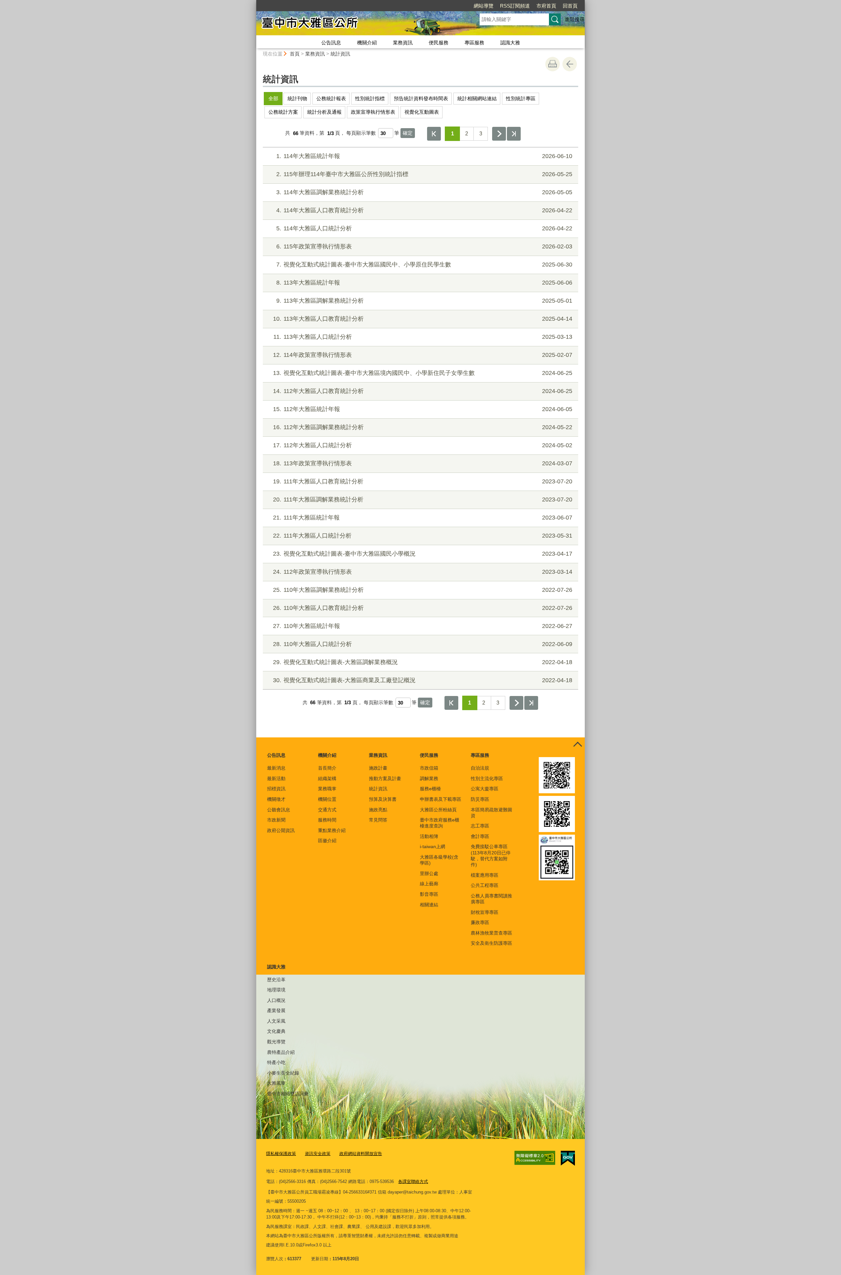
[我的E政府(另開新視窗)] (568, 1158)
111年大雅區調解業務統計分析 (422, 499)
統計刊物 (297, 98)
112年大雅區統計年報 (422, 409)
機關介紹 (367, 42)
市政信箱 (429, 768)
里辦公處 (429, 873)
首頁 (295, 54)
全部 (273, 98)
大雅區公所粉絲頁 (438, 809)
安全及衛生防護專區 (491, 943)
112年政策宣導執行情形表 (422, 571)
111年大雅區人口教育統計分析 (422, 481)
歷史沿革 (276, 979)
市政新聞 (276, 820)
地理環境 (276, 989)
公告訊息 (331, 42)
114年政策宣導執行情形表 (422, 355)
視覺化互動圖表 (421, 112)
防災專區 (480, 799)
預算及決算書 (383, 799)
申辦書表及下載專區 (440, 799)
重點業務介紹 (332, 830)
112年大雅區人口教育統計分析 (422, 391)
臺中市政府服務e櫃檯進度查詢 (439, 822)
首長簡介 (327, 768)
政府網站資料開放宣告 (360, 1153)
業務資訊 (403, 42)
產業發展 (276, 1010)
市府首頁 (546, 6)
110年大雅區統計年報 (422, 626)
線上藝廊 (429, 883)
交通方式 (327, 809)
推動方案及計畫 (385, 778)
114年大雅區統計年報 (424, 156)
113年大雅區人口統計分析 (422, 337)
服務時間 (327, 820)
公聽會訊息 (278, 809)
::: (253, 3)
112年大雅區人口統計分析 (422, 445)
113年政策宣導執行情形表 (422, 463)
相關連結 (429, 904)
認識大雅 (510, 42)
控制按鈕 (577, 744)
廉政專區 (480, 922)
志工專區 (480, 825)
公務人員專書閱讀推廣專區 (491, 898)
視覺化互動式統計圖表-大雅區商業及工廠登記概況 (422, 680)
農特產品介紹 (281, 1052)
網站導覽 (483, 6)
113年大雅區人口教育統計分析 (422, 318)
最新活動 (276, 778)
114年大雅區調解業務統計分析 (424, 192)
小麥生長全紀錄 (283, 1073)
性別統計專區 (520, 98)
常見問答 (378, 820)
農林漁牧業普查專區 (491, 933)
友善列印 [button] (552, 64)
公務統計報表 (331, 98)
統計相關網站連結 (477, 98)
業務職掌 (327, 788)
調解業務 (429, 778)
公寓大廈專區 (484, 788)
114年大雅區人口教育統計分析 (424, 210)
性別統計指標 (370, 98)
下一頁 (499, 134)
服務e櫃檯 (430, 788)
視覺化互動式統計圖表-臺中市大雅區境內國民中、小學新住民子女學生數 (422, 373)
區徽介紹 (327, 840)
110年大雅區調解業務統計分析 (422, 590)
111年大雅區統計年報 (422, 517)
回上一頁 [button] (569, 64)
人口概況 (276, 1000)
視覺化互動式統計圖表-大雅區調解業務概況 (422, 662)
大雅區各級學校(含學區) (439, 860)
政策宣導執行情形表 (373, 112)
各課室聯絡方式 (413, 1181)
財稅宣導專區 (484, 912)
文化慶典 (276, 1031)
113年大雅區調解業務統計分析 (424, 300)
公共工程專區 (484, 885)
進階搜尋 (574, 19)
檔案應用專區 (484, 875)
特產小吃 (276, 1062)
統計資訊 (340, 54)
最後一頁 (514, 134)
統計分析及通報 (324, 112)
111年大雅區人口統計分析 (422, 535)
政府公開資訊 (281, 830)
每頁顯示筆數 (361, 133)
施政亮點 (378, 809)
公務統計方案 (283, 112)
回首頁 (570, 6)
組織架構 (327, 778)
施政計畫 (378, 768)
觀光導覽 (276, 1041)
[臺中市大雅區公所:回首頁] (360, 24)
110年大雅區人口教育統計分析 (422, 608)
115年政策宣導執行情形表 (424, 246)
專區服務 (474, 42)
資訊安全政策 (317, 1153)
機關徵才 (276, 799)
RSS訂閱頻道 (515, 6)
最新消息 (276, 768)
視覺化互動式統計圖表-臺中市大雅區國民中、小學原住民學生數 (424, 264)
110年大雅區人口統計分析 (422, 644)
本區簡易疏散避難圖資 (491, 812)
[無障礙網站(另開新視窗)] (534, 1158)
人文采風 (276, 1021)
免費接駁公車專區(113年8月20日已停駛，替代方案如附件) (491, 855)
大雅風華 (276, 1083)
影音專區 (429, 894)
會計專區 (480, 836)
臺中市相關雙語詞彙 (287, 1093)
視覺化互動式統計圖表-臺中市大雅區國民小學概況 (422, 553)
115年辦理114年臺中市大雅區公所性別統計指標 (424, 174)
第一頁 (434, 134)
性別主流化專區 (487, 778)
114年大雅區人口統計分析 (424, 228)
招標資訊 (276, 788)
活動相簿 (429, 836)
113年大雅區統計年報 (424, 282)
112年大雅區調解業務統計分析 (422, 427)
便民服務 (438, 42)
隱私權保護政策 (281, 1153)
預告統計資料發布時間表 (421, 98)
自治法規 (480, 768)
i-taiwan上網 (432, 846)
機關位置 (327, 799)
